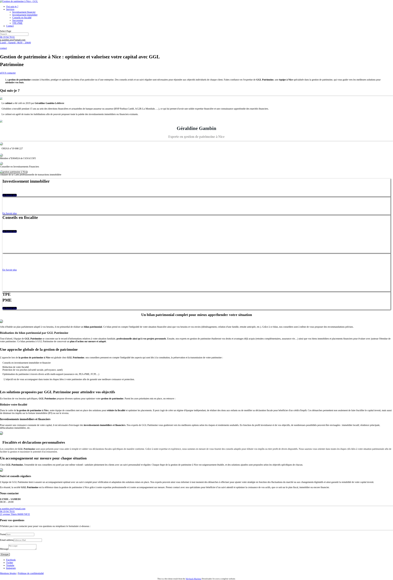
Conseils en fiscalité (21, 17)
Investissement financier (23, 12)
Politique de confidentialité (31, 573)
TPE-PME (17, 23)
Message (4, 549)
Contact (10, 26)
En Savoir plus (9, 195)
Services (10, 9)
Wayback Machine (193, 579)
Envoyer (5, 554)
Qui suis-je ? (12, 6)
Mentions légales (8, 573)
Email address (7, 540)
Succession (17, 20)
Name (3, 534)
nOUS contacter (8, 73)
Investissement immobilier (24, 15)
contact (3, 48)
